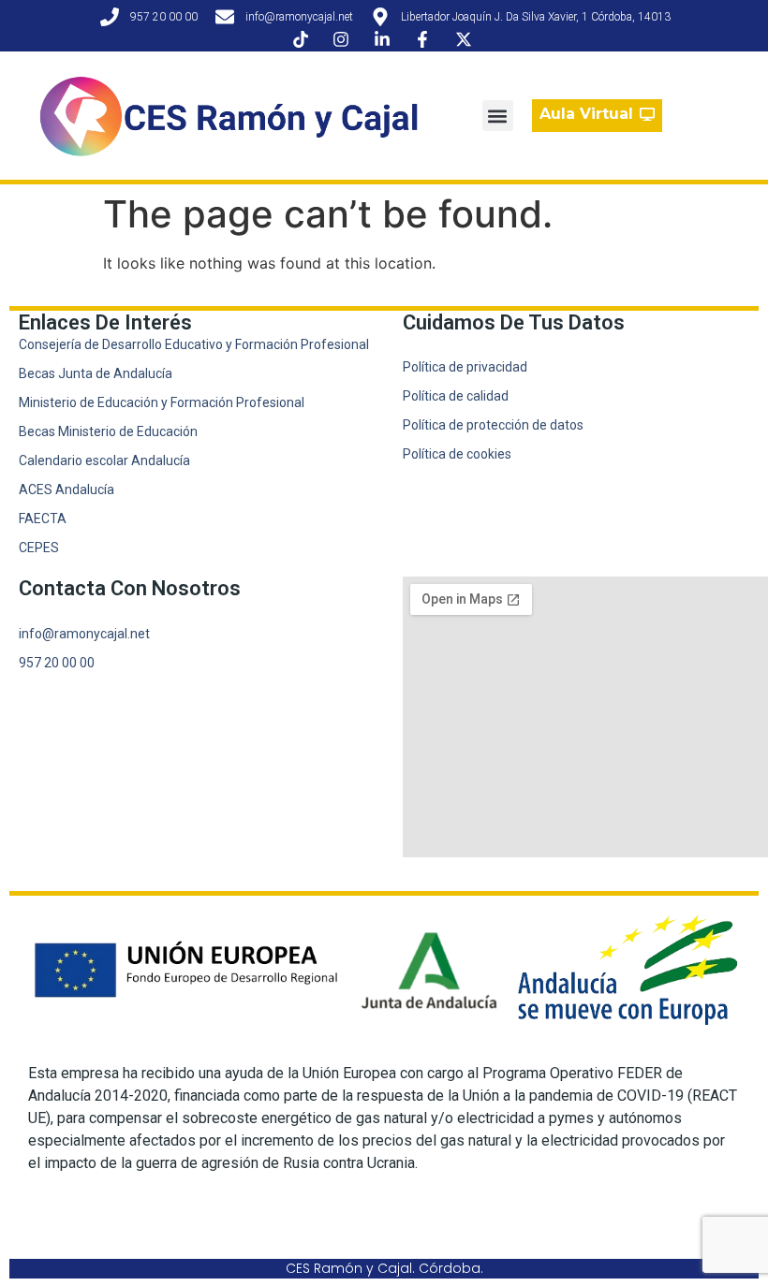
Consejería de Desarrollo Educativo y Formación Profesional (194, 344)
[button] (497, 115)
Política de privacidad (465, 366)
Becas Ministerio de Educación (108, 431)
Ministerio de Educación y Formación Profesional (161, 402)
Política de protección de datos (493, 424)
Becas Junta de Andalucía (95, 373)
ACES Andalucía (66, 489)
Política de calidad (456, 395)
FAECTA (42, 518)
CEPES (39, 547)
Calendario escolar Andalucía (104, 460)
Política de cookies (457, 453)
